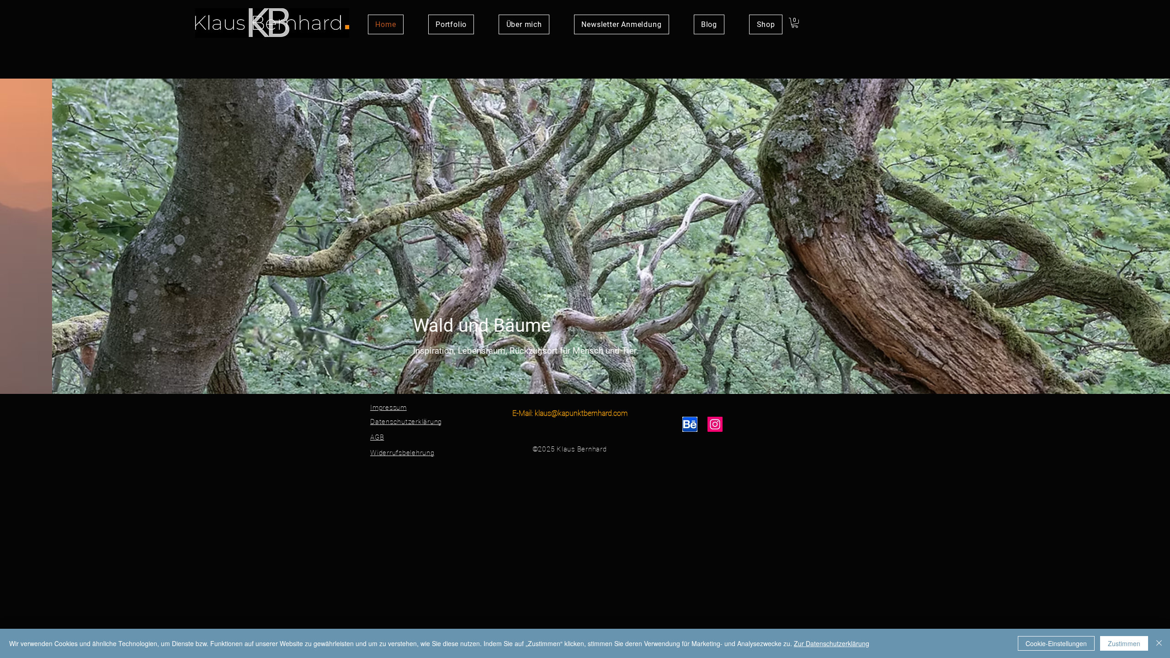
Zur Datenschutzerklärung (831, 643)
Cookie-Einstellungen (1056, 643)
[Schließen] (1159, 643)
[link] (795, 23)
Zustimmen (1124, 643)
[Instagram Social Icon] (715, 424)
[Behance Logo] (689, 424)
